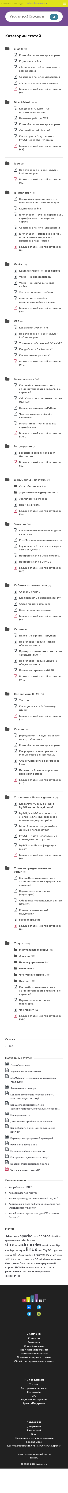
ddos (19, 1240)
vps (35, 1259)
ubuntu (19, 1259)
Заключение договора (33, 498)
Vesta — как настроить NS (35, 276)
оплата (40, 1267)
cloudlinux (56, 1236)
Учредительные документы (37, 492)
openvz (8, 1255)
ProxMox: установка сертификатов (40, 540)
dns (38, 1245)
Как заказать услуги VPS (34, 327)
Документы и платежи (30, 480)
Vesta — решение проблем (36, 292)
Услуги (19, 943)
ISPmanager (22, 192)
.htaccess (12, 1236)
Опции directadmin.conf (34, 130)
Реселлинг (25, 968)
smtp (59, 1255)
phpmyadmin (26, 1255)
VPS (16, 321)
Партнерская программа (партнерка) (31, 1138)
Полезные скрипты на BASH (36, 670)
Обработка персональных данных (34, 1361)
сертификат (44, 1272)
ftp (58, 1245)
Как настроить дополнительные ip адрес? (33, 1198)
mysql (47, 1250)
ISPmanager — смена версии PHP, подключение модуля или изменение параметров (40, 237)
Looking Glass (34, 1441)
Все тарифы (34, 1392)
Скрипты (20, 629)
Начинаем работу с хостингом (27, 1151)
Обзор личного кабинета (34, 603)
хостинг (13, 1275)
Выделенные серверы (34, 1399)
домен (20, 1267)
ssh (7, 1259)
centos (44, 1236)
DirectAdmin (22, 102)
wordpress (56, 1259)
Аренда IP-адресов (34, 1403)
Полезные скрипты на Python (37, 408)
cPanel (18, 48)
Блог (34, 1434)
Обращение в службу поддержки (34, 1438)
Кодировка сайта (30, 61)
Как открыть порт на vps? (35, 355)
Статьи (19, 729)
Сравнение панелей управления (39, 76)
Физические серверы (32, 974)
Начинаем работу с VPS (33, 118)
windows (44, 1259)
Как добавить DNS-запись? (36, 349)
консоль (30, 1267)
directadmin (19, 1244)
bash (35, 1236)
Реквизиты (34, 1342)
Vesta (18, 264)
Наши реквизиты (29, 504)
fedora (52, 1245)
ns (60, 1250)
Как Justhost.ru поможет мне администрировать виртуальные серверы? (40, 389)
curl (14, 1240)
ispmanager (17, 1250)
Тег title (24, 700)
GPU (34, 1395)
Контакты (34, 1338)
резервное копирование (21, 1271)
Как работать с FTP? (20, 1187)
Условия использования (34, 1353)
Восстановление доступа (35, 609)
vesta (28, 1259)
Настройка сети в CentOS (35, 561)
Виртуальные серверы (33, 949)
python (51, 1254)
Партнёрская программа (34, 1349)
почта (50, 1267)
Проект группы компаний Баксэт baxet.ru (34, 1456)
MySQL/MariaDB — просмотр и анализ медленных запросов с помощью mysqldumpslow (38, 817)
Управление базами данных (34, 797)
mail (40, 1250)
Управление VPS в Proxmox (25, 1071)
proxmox (39, 1254)
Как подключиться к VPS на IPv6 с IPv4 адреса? (34, 1445)
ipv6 (17, 163)
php (16, 1254)
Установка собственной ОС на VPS (40, 343)
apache (26, 1236)
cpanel (8, 1240)
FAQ (11, 1046)
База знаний (34, 1430)
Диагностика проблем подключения (31, 1121)
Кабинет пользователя (30, 585)
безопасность (29, 1263)
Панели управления (31, 962)
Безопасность (24, 379)
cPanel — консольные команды (39, 83)
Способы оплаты (30, 486)
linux (31, 1249)
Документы (34, 1426)
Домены (24, 956)
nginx (56, 1250)
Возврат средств (29, 919)
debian (26, 1240)
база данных (12, 1263)
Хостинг (24, 980)
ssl (12, 1259)
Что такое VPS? (28, 1009)
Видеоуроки (23, 446)
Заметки (20, 524)
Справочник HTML (27, 694)
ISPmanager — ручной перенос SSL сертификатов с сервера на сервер (41, 218)
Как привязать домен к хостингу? (40, 597)
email (44, 1245)
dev (33, 1240)
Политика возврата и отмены (34, 1357)
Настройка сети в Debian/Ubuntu (39, 555)
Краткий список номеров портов (39, 55)
